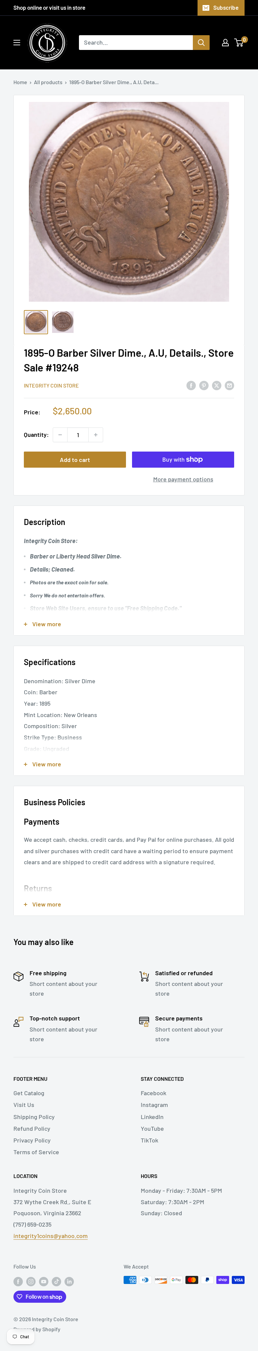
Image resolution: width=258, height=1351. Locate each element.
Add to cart (75, 459)
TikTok (149, 1140)
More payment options (183, 479)
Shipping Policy (34, 1116)
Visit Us (23, 1104)
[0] (239, 43)
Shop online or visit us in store (49, 7)
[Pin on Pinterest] (204, 385)
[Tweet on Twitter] (216, 385)
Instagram (154, 1104)
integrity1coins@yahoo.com (50, 1235)
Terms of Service (36, 1152)
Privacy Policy (32, 1140)
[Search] (201, 42)
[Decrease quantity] (60, 435)
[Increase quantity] (96, 435)
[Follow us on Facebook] (18, 1281)
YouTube (152, 1128)
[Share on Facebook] (191, 385)
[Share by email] (229, 385)
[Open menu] (16, 42)
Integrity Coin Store (51, 385)
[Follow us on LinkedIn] (69, 1281)
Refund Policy (31, 1128)
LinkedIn (152, 1116)
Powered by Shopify (36, 1329)
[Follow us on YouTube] (43, 1281)
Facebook (153, 1093)
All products (48, 82)
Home (20, 82)
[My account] (225, 42)
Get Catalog (28, 1093)
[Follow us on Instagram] (31, 1281)
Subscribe (226, 7)
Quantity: (36, 434)
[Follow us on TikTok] (56, 1281)
